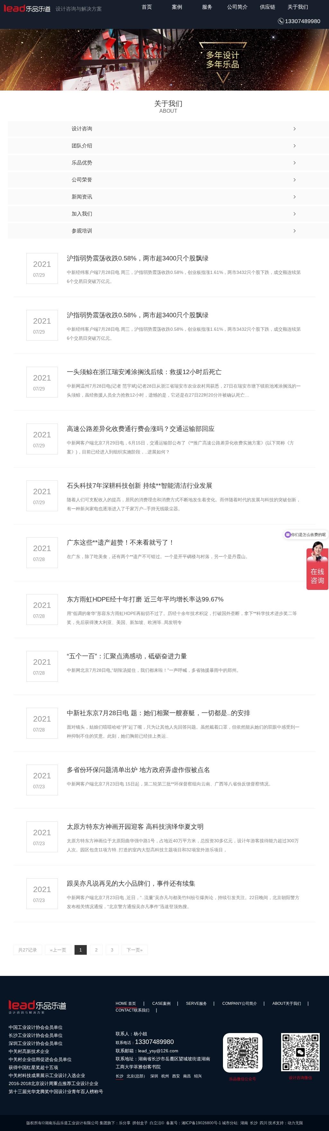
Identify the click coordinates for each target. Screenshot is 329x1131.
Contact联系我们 (132, 1010)
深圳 (154, 1076)
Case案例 (161, 1003)
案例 (177, 7)
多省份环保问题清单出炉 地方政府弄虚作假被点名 (138, 769)
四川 (263, 1123)
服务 (207, 7)
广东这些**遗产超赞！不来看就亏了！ (121, 542)
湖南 (244, 1123)
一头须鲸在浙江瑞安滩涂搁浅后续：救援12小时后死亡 (144, 371)
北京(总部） (137, 1076)
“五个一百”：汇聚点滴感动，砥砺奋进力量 (127, 656)
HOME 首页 (126, 1003)
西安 (176, 1076)
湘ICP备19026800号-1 (201, 1123)
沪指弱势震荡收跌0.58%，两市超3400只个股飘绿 (138, 258)
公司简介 (237, 7)
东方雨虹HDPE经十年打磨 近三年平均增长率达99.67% (145, 599)
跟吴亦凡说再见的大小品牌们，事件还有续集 (131, 883)
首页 (147, 7)
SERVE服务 (196, 1003)
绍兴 (198, 1076)
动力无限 (295, 1123)
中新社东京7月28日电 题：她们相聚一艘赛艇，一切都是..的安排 (158, 712)
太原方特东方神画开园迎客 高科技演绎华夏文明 (135, 826)
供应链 (267, 7)
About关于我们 (286, 1003)
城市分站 (229, 1123)
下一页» (135, 949)
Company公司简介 (239, 1003)
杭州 (165, 1076)
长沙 (119, 1076)
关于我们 (298, 7)
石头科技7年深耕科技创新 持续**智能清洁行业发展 (139, 485)
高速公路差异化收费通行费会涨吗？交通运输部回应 (141, 428)
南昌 (187, 1076)
